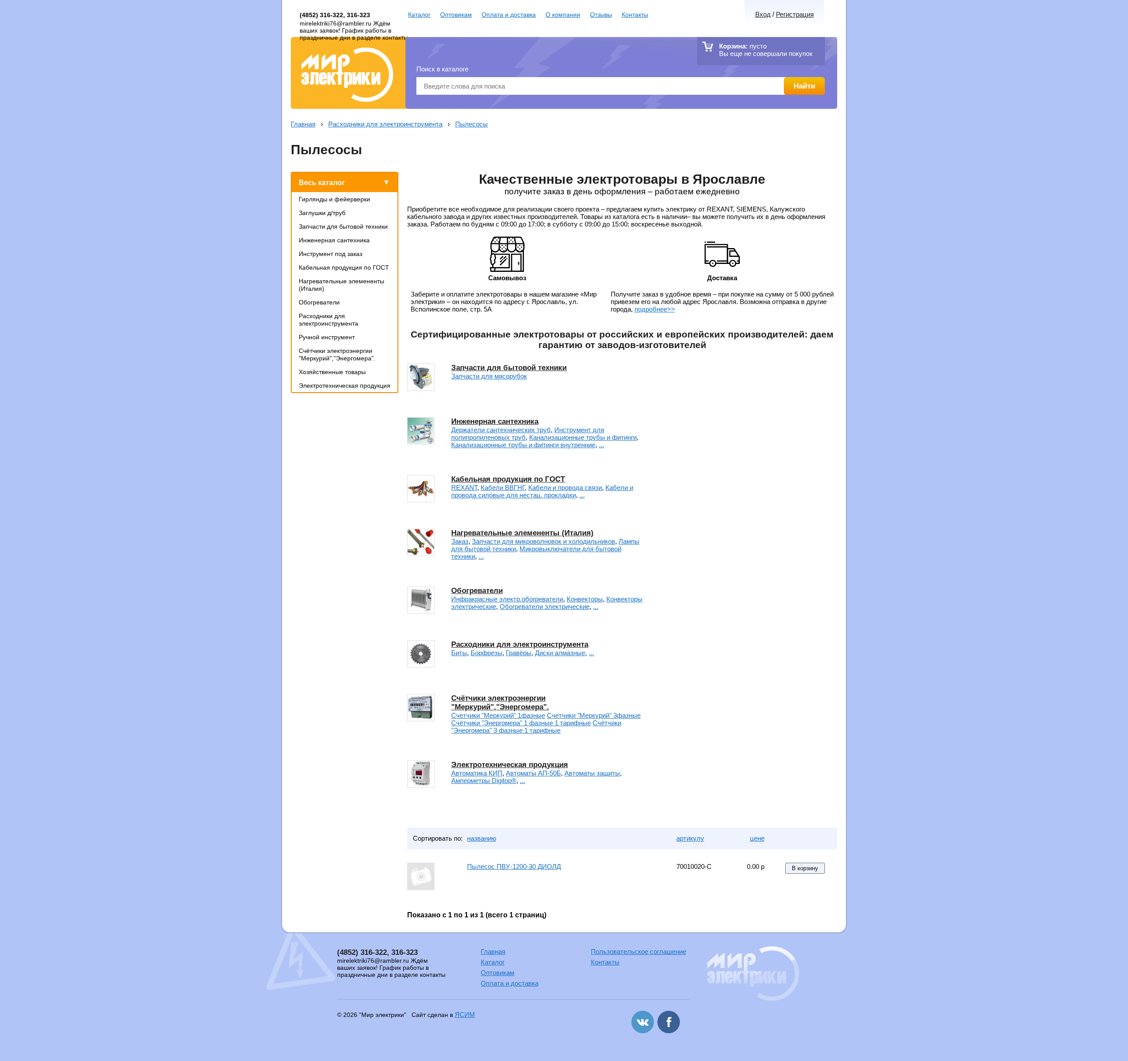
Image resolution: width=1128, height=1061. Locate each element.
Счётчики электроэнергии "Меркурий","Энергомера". (337, 354)
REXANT (464, 487)
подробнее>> (654, 309)
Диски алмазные (560, 653)
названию (481, 838)
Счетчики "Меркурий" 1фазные (498, 715)
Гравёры (518, 653)
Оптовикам (456, 14)
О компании (562, 14)
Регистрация (795, 14)
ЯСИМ (465, 1014)
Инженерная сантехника (334, 240)
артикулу (690, 838)
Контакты (635, 14)
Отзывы (601, 14)
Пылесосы (471, 124)
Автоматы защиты (592, 773)
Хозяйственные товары (332, 371)
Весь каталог (322, 182)
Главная (303, 124)
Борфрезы (486, 653)
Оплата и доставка (509, 14)
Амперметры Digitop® (483, 780)
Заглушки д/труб (322, 212)
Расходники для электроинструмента (385, 124)
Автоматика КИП (476, 773)
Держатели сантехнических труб (501, 430)
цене (757, 838)
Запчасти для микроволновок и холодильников (543, 541)
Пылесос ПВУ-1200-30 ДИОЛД (514, 866)
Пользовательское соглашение (638, 951)
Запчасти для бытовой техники (343, 226)
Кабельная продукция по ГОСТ (344, 267)
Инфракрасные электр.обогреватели (507, 599)
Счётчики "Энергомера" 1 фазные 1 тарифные (521, 723)
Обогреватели (319, 302)
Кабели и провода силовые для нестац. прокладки (542, 491)
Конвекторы (585, 599)
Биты (459, 653)
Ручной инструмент (327, 337)
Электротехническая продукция (344, 385)
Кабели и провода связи (565, 487)
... (601, 445)
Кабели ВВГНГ (503, 487)
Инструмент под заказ (330, 253)
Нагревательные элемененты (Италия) (522, 533)
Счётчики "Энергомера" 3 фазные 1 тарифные (536, 726)
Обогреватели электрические (545, 606)
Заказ (459, 541)
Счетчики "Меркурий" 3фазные (594, 715)
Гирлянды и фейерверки (334, 199)
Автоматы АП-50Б (533, 773)
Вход (763, 14)
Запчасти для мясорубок (489, 376)
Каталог (419, 14)
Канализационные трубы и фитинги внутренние (523, 445)
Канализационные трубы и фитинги (583, 437)
